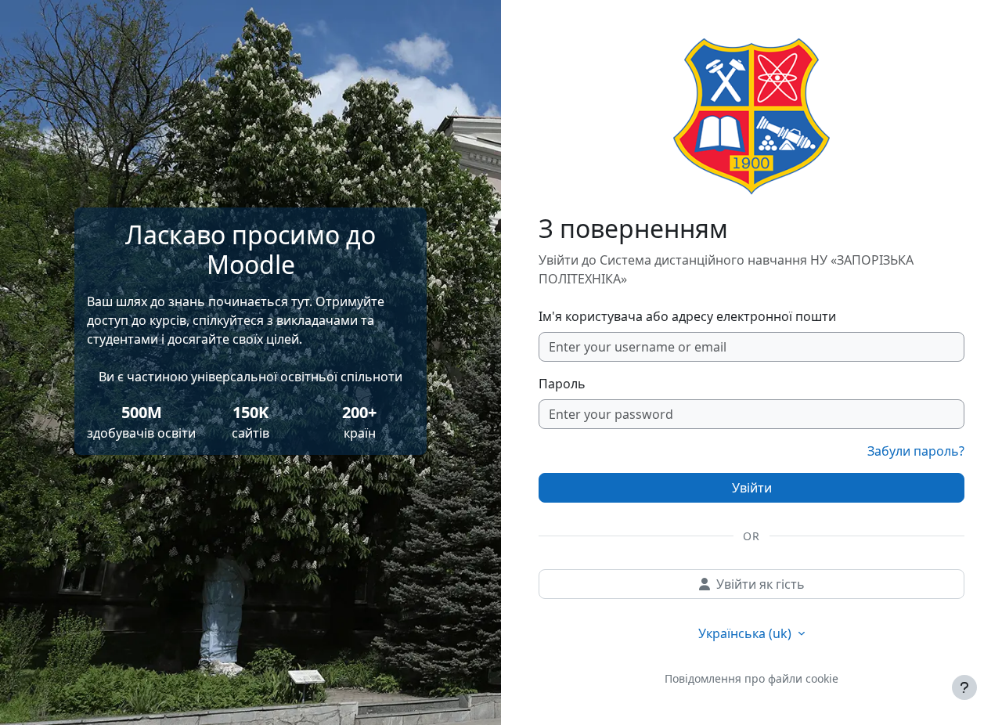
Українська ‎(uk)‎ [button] (746, 633)
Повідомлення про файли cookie (751, 678)
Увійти (752, 487)
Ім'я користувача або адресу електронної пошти (687, 316)
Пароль (562, 383)
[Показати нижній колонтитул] (964, 687)
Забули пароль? (915, 451)
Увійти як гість (760, 584)
